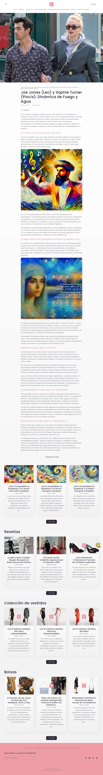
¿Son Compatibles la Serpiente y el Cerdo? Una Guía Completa (19, 488)
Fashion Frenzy (53, 768)
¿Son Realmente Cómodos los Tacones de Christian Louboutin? (84, 559)
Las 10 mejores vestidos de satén (84, 630)
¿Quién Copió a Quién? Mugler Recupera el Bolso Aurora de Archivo (19, 559)
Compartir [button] (26, 110)
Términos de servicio (55, 748)
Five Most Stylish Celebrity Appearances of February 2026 (51, 559)
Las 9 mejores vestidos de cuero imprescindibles (19, 631)
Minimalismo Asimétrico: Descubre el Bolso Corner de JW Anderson (84, 700)
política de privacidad (40, 748)
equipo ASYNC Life (57, 770)
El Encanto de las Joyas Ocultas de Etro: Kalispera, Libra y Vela (19, 700)
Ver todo (51, 521)
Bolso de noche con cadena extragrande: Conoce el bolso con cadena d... (51, 701)
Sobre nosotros (28, 748)
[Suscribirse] (33, 758)
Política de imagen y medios (71, 748)
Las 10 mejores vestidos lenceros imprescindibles (51, 631)
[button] (6, 4)
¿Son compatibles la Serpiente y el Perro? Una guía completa (51, 488)
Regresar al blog (52, 457)
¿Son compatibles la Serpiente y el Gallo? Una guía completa (84, 488)
